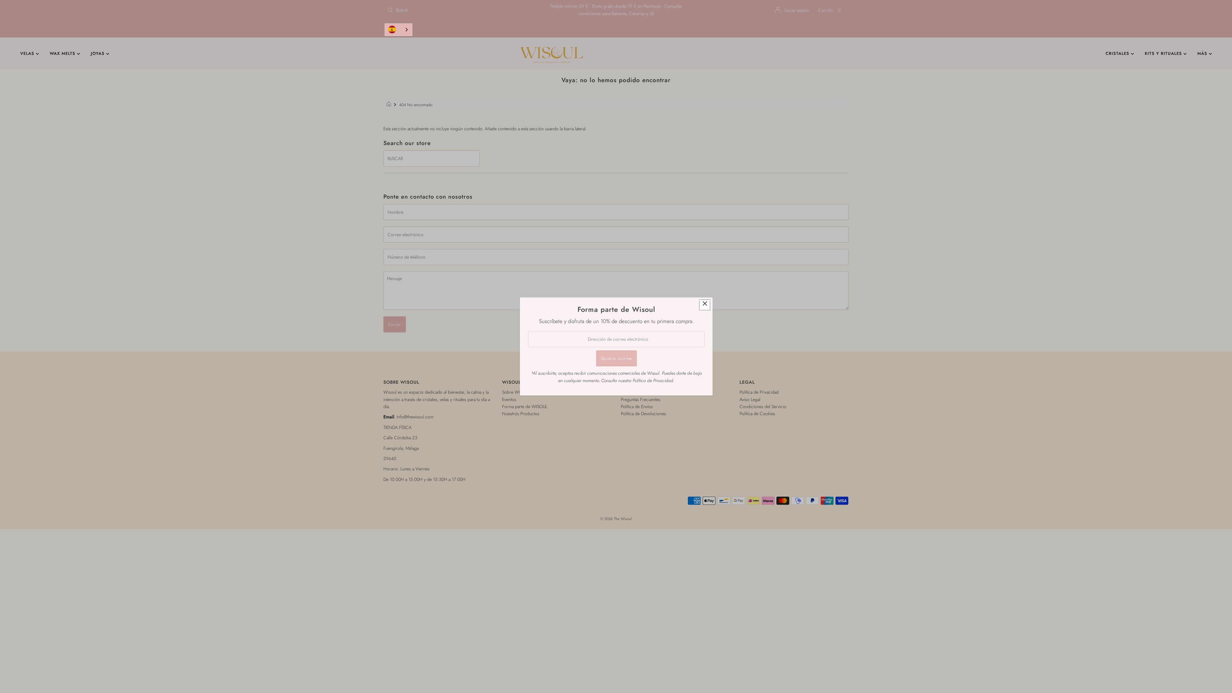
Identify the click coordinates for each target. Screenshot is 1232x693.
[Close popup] (704, 305)
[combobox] (398, 29)
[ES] (398, 30)
